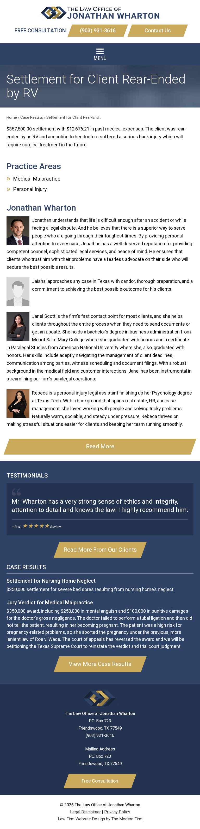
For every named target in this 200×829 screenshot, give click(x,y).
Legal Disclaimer (85, 811)
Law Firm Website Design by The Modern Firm (100, 818)
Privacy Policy (117, 811)
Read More (100, 446)
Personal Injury (30, 189)
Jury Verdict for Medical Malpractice (50, 602)
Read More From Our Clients (100, 549)
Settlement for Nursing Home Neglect (51, 581)
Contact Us (158, 30)
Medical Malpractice (36, 179)
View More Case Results (100, 664)
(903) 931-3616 (98, 30)
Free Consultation (100, 781)
